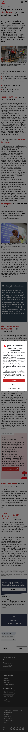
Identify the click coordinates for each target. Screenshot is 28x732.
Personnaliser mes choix (14, 388)
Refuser (14, 384)
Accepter (14, 380)
